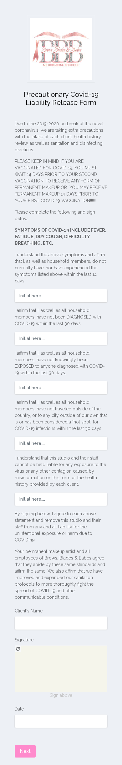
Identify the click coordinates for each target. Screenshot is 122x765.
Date (19, 708)
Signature (24, 639)
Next (25, 751)
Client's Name (29, 610)
